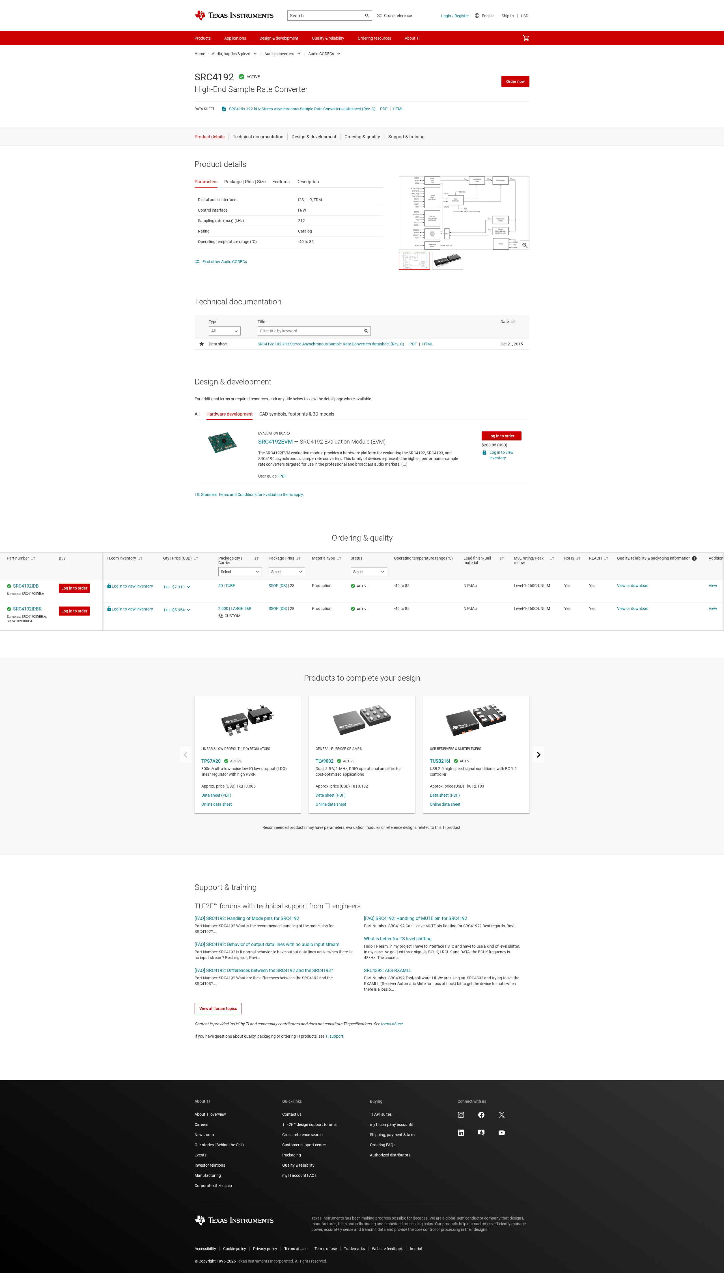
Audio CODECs (321, 53)
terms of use (391, 1024)
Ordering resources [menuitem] (374, 38)
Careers (201, 1124)
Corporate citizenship (213, 1185)
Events (200, 1155)
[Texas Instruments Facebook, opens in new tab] (481, 1117)
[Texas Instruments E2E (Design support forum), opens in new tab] (481, 1134)
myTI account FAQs (299, 1175)
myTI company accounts (391, 1124)
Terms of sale (295, 1248)
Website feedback (387, 1248)
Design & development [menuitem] (279, 38)
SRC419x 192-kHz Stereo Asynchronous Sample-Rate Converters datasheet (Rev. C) (302, 109)
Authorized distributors (390, 1155)
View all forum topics (218, 1008)
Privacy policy (265, 1248)
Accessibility (205, 1248)
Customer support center (304, 1145)
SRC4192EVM (275, 441)
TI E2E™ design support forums (309, 1124)
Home (200, 53)
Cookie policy (234, 1248)
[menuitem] (526, 38)
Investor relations (210, 1165)
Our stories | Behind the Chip (219, 1145)
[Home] (234, 15)
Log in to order (501, 436)
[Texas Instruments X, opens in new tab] (501, 1117)
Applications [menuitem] (235, 38)
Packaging (291, 1155)
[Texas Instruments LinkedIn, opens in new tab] (461, 1134)
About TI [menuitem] (412, 38)
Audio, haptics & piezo (231, 53)
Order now (515, 81)
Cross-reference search (302, 1134)
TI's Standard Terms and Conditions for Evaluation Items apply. (249, 494)
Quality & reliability (298, 1165)
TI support (334, 1036)
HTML (398, 109)
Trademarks (354, 1248)
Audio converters (279, 53)
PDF (383, 109)
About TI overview (210, 1114)
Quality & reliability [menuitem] (328, 38)
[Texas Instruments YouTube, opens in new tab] (501, 1134)
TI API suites (381, 1114)
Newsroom (204, 1134)
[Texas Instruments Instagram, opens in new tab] (461, 1117)
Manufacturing (208, 1175)
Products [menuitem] (203, 38)
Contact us (291, 1114)
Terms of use (325, 1248)
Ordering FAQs (382, 1145)
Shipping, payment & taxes (393, 1134)
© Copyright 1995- (215, 1261)
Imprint (416, 1248)
